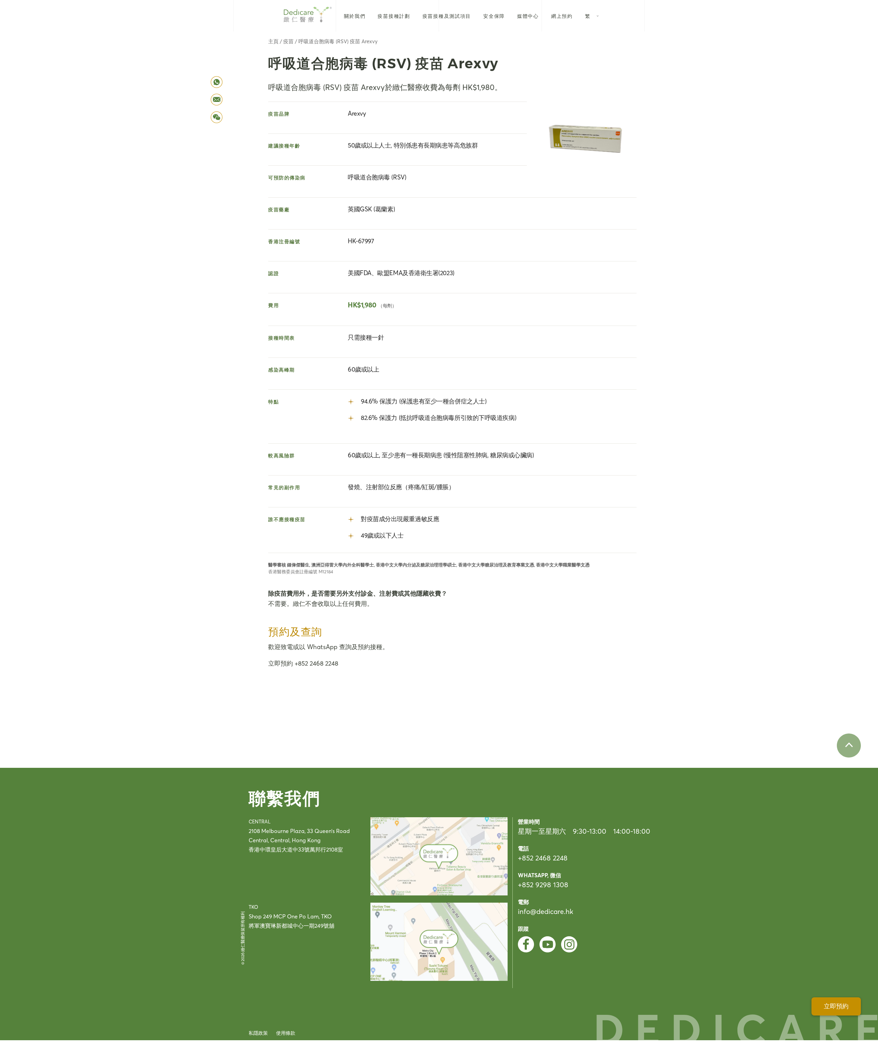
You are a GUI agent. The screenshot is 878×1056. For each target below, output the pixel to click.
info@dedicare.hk (545, 911)
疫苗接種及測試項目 (447, 16)
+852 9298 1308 (543, 884)
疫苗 (288, 41)
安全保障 (494, 16)
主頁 (273, 41)
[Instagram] (569, 944)
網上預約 (562, 16)
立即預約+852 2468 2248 (303, 663)
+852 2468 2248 (543, 858)
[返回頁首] (849, 746)
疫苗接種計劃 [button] (394, 16)
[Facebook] (526, 944)
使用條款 (285, 1033)
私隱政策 (258, 1033)
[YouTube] (547, 944)
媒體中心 (528, 16)
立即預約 (836, 1006)
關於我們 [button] (355, 16)
